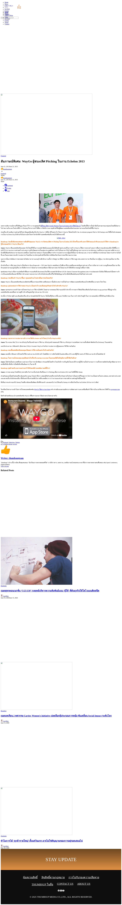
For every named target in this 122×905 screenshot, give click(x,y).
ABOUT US (83, 883)
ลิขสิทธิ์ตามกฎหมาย (53, 877)
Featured (3, 156)
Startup (17, 442)
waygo (15, 444)
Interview (12, 442)
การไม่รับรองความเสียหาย (84, 877)
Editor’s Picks (9, 15)
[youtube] (121, 3)
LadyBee (6, 596)
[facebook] (116, 3)
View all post (5, 466)
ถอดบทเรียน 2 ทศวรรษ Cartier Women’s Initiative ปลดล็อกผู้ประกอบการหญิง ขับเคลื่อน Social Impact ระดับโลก (56, 715)
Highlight (3, 586)
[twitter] (118, 3)
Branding (3, 711)
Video (6, 17)
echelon (5, 444)
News (6, 14)
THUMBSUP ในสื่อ (42, 884)
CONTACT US (65, 883)
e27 (2, 444)
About (6, 22)
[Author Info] (5, 454)
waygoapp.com (115, 389)
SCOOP (7, 19)
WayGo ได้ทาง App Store (42, 389)
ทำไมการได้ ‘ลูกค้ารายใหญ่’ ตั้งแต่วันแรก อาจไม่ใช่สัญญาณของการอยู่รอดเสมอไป (42, 841)
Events (7, 20)
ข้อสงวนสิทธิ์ (30, 877)
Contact (7, 24)
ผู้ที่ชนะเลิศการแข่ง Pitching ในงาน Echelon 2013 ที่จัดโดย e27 (61, 226)
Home (6, 12)
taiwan (10, 444)
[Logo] (14, 9)
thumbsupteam (7, 169)
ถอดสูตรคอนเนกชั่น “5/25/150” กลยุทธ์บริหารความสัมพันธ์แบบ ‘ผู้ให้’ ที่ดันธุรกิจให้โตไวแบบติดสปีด (50, 590)
